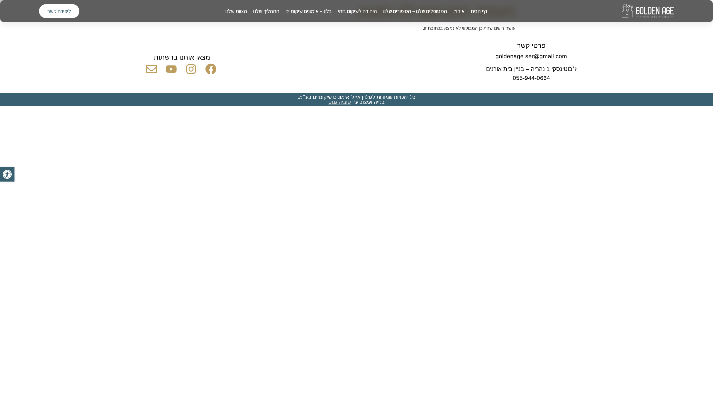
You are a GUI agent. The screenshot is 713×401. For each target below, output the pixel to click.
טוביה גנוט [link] (339, 102)
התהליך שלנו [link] (266, 11)
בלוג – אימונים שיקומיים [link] (308, 11)
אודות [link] (459, 11)
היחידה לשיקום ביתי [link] (357, 11)
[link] (7, 174)
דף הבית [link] (479, 11)
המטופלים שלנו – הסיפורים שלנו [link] (415, 11)
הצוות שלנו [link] (236, 11)
